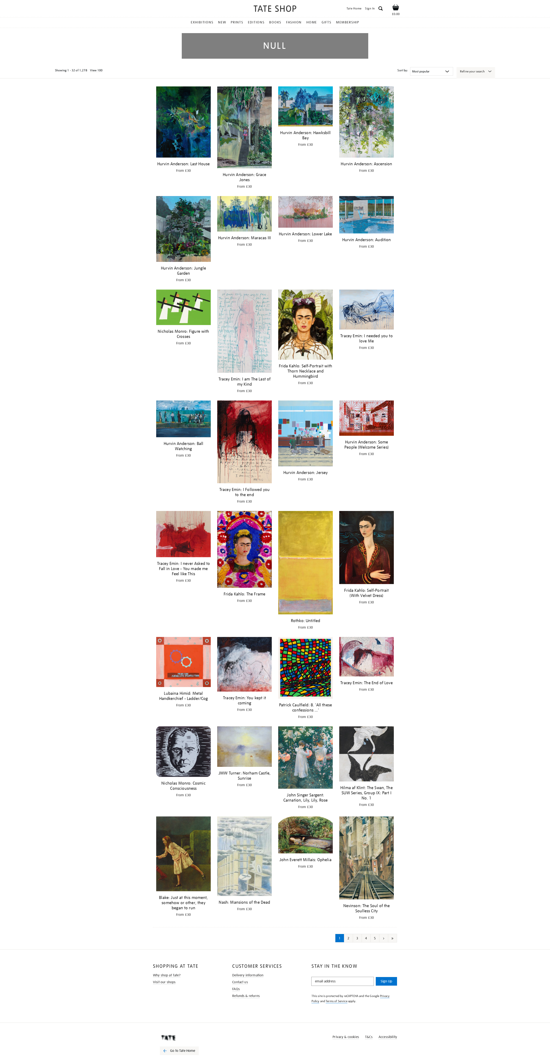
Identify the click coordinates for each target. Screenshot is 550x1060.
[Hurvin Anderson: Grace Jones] (244, 128)
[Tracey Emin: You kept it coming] (244, 665)
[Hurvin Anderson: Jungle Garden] (183, 230)
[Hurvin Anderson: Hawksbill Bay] (305, 107)
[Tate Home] (187, 1038)
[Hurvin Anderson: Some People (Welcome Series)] (366, 418)
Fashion (294, 22)
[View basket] (395, 8)
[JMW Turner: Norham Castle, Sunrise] (244, 747)
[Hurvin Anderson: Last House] (183, 122)
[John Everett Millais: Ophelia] (305, 835)
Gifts (327, 22)
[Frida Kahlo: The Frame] (244, 550)
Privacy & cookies (346, 1037)
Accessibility (388, 1037)
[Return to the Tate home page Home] (275, 9)
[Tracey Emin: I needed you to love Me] (366, 310)
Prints (237, 22)
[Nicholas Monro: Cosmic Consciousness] (183, 752)
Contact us (240, 982)
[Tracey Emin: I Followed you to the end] (244, 442)
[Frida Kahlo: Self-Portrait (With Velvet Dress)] (366, 548)
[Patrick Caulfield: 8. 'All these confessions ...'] (305, 668)
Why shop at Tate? (166, 975)
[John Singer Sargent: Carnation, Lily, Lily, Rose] (305, 758)
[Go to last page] (392, 938)
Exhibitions (202, 22)
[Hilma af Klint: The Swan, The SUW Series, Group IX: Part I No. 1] (366, 754)
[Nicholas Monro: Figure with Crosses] (183, 308)
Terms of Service (336, 1001)
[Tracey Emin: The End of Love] (366, 657)
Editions (256, 22)
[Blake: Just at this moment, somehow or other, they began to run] (183, 854)
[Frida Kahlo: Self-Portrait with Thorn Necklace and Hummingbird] (305, 325)
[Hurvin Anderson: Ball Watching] (183, 419)
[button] (381, 9)
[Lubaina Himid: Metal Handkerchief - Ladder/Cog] (183, 663)
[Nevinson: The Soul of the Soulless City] (366, 858)
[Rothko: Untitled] (305, 563)
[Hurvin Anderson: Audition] (366, 215)
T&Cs (369, 1037)
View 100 (96, 70)
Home (311, 22)
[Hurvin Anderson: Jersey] (305, 434)
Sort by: (402, 70)
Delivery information (247, 975)
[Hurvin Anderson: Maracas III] (244, 214)
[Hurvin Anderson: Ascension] (366, 122)
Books (275, 22)
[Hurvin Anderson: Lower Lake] (305, 212)
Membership (347, 22)
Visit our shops (164, 982)
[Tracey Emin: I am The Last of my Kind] (244, 332)
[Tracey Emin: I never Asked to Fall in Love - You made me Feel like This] (183, 535)
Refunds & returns (246, 996)
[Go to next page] (383, 938)
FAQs (236, 989)
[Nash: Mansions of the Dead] (244, 856)
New (222, 22)
